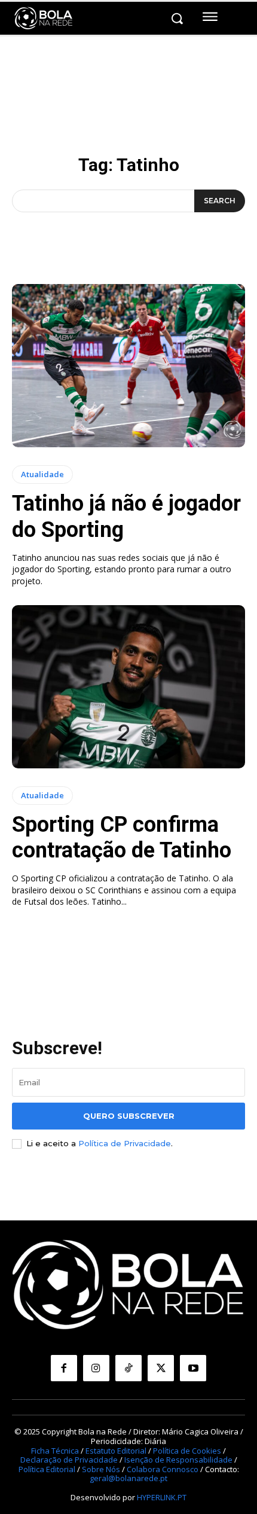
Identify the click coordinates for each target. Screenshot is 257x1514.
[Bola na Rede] (44, 18)
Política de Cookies (187, 1450)
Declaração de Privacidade (69, 1459)
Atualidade (42, 474)
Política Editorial (47, 1469)
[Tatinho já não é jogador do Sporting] (128, 365)
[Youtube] (193, 1368)
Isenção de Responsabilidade (178, 1459)
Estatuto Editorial (115, 1450)
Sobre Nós (101, 1469)
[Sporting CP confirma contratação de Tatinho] (128, 686)
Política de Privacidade (124, 1143)
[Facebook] (64, 1368)
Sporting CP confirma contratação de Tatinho (121, 837)
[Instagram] (96, 1368)
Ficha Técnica (55, 1450)
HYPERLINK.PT (161, 1497)
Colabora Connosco (162, 1469)
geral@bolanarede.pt (128, 1478)
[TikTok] (128, 1368)
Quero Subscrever (129, 1116)
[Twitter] (161, 1368)
